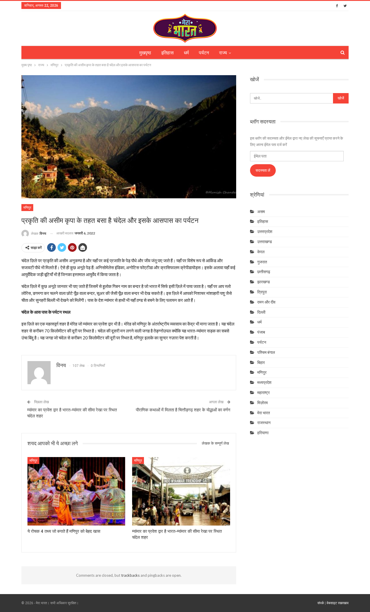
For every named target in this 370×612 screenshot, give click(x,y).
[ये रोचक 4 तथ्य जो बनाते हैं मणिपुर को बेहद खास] (76, 491)
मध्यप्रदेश (264, 382)
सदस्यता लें (263, 170)
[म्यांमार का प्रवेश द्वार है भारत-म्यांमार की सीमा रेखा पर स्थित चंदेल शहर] (181, 491)
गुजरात (262, 262)
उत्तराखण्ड (264, 241)
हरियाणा (263, 432)
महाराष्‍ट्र (263, 392)
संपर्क (320, 603)
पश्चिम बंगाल (266, 352)
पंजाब (261, 332)
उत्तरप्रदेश (264, 231)
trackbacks (130, 575)
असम (261, 211)
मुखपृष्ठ (145, 53)
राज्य (223, 53)
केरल (260, 251)
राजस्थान (264, 422)
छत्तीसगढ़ (263, 271)
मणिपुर (27, 208)
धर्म (186, 53)
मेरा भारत (263, 413)
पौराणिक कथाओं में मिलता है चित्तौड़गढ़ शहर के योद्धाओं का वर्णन (183, 410)
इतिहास (167, 53)
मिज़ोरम (262, 402)
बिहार (261, 362)
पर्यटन (204, 53)
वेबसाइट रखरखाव (338, 603)
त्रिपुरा (262, 292)
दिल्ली (261, 312)
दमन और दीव (266, 302)
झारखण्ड (263, 282)
